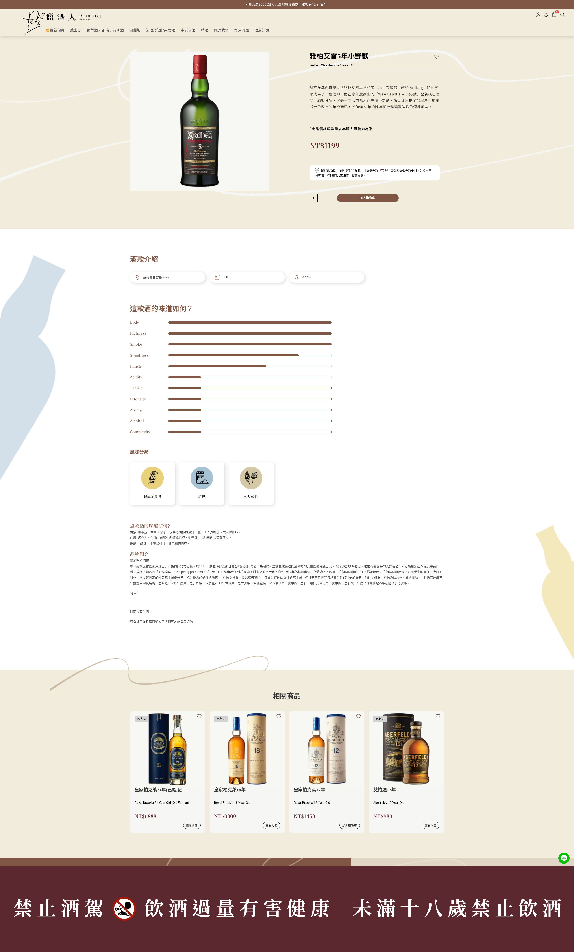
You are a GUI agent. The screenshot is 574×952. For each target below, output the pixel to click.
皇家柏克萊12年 (309, 789)
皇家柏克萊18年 (230, 789)
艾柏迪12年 (384, 789)
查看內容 (192, 825)
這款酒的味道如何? (150, 525)
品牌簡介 (139, 554)
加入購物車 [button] (349, 825)
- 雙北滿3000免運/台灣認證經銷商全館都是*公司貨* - (287, 4)
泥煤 (201, 496)
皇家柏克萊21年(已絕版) (159, 789)
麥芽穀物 (251, 496)
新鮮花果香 (152, 496)
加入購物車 (367, 198)
